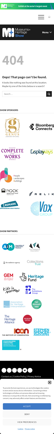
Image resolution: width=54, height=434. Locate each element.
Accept (27, 406)
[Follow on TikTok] (30, 370)
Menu (45, 32)
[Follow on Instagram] (9, 370)
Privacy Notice (34, 376)
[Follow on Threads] (19, 370)
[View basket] (49, 17)
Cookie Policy (19, 376)
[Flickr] (24, 370)
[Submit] (49, 94)
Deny (27, 414)
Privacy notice (30, 429)
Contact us (6, 376)
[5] (27, 5)
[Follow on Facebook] (14, 370)
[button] (49, 382)
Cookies (20, 429)
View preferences (26, 422)
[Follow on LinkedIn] (4, 370)
